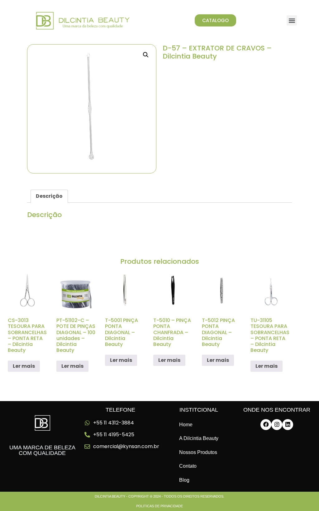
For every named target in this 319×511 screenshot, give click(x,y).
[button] (292, 20)
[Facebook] (265, 424)
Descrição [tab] (49, 196)
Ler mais (24, 366)
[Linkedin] (287, 424)
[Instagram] (276, 424)
